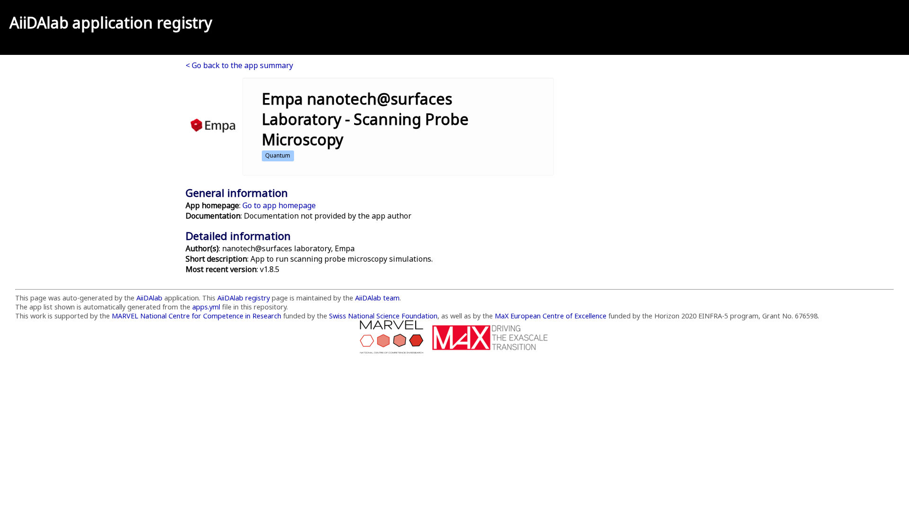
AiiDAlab (39, 22)
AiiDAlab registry (243, 297)
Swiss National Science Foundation (383, 315)
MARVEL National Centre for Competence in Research (196, 315)
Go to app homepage (279, 205)
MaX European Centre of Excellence (550, 315)
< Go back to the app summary (239, 65)
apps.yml (206, 306)
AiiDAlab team (377, 297)
